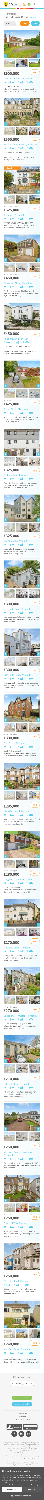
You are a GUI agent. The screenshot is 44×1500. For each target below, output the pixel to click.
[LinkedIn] (21, 1434)
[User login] (24, 4)
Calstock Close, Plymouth (17, 1083)
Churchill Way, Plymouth (16, 1223)
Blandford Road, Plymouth (17, 811)
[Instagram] (28, 1434)
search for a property (21, 1404)
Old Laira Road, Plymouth (17, 1281)
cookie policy (33, 1485)
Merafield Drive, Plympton (17, 1349)
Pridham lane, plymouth (16, 475)
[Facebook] (14, 1434)
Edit (35, 23)
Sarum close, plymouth (16, 409)
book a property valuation (22, 1398)
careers (22, 1416)
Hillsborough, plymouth (16, 338)
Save (25, 23)
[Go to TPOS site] (14, 1427)
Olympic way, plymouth (16, 540)
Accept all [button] (11, 1489)
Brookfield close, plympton (18, 283)
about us (23, 1413)
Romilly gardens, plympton (18, 78)
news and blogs (23, 1419)
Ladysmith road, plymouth (17, 609)
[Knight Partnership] (13, 4)
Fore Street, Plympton (15, 743)
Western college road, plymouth (20, 144)
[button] (22, 1495)
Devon (33, 17)
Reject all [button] (32, 1489)
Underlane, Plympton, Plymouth (20, 1015)
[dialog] (22, 1483)
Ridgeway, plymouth (14, 215)
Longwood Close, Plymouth (18, 879)
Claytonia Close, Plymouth (17, 947)
